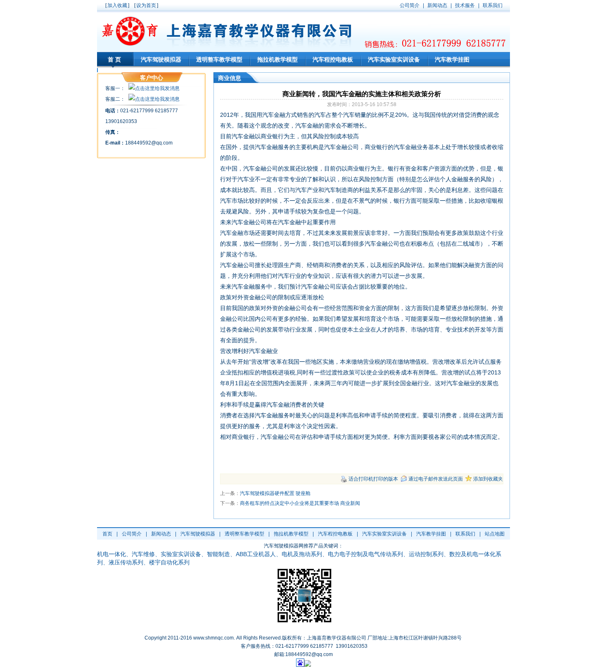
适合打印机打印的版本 (373, 479)
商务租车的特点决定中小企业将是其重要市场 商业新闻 (300, 503)
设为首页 (146, 5)
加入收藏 (117, 5)
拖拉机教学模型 (277, 59)
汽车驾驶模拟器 (161, 59)
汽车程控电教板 (333, 59)
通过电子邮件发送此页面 (435, 479)
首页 (115, 59)
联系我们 (465, 534)
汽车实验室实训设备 (394, 59)
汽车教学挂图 (452, 59)
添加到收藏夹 (488, 479)
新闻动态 (161, 534)
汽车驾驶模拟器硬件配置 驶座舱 (275, 493)
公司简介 (132, 534)
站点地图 (495, 534)
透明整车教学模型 (219, 59)
